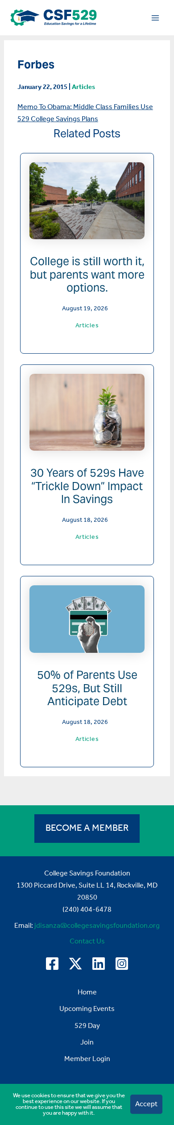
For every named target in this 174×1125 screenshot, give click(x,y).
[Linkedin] (98, 963)
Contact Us (87, 941)
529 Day (87, 1026)
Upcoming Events (87, 1009)
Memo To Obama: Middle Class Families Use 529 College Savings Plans (85, 113)
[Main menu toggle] (155, 18)
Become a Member (87, 828)
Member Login (87, 1059)
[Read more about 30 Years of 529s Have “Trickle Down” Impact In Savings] (87, 412)
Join (87, 1042)
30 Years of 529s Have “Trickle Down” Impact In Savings (87, 485)
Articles (83, 87)
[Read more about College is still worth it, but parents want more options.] (87, 200)
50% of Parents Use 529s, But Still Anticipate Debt (87, 688)
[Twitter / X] (75, 963)
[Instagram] (122, 963)
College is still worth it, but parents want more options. (87, 274)
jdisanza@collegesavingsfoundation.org (97, 926)
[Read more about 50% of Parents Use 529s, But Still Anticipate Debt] (87, 619)
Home (87, 992)
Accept (146, 1104)
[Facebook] (52, 963)
